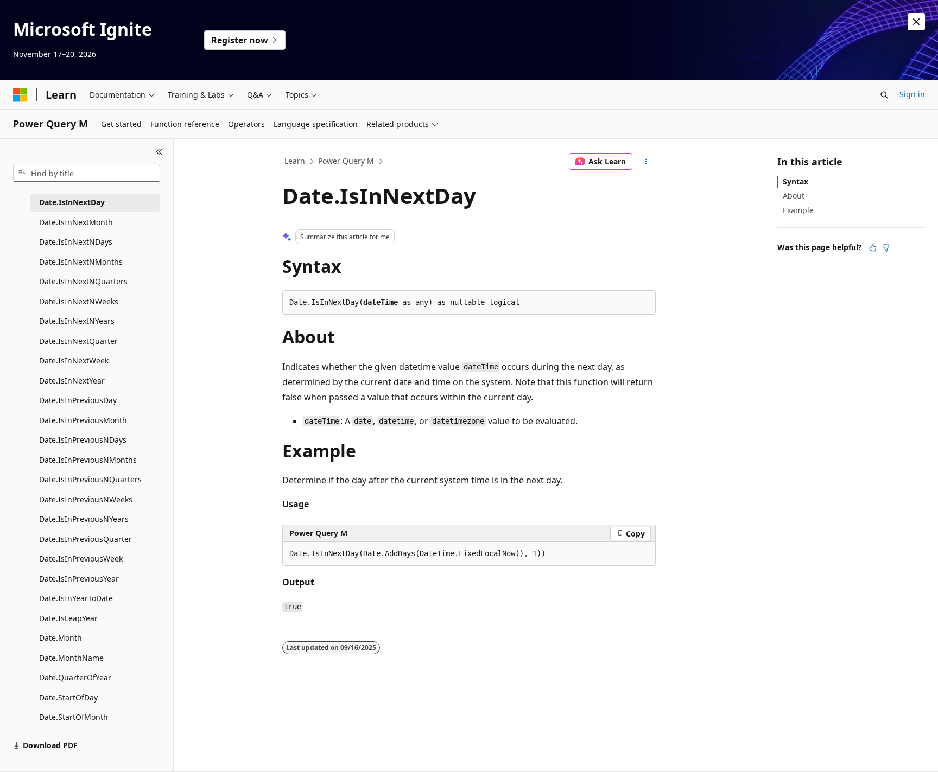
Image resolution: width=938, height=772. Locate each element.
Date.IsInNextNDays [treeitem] (75, 242)
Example (798, 210)
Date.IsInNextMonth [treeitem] (76, 222)
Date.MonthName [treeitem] (71, 658)
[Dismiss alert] (916, 21)
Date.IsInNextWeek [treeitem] (74, 360)
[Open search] (884, 95)
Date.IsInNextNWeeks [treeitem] (78, 301)
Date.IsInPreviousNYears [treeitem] (84, 519)
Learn (294, 161)
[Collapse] (159, 152)
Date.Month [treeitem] (60, 638)
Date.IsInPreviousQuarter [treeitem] (85, 539)
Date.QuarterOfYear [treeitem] (75, 677)
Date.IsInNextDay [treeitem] (72, 202)
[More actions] (646, 161)
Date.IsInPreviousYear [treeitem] (79, 578)
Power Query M (346, 161)
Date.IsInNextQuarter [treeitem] (78, 341)
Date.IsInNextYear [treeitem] (72, 380)
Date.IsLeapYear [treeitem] (68, 618)
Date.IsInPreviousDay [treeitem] (78, 400)
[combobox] (86, 173)
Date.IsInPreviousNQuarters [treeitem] (90, 479)
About (793, 195)
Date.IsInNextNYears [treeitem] (77, 321)
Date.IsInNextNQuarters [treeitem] (83, 281)
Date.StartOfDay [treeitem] (68, 697)
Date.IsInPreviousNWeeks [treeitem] (85, 499)
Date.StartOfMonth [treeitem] (73, 717)
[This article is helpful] (872, 247)
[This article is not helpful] (885, 247)
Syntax (795, 181)
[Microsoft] (20, 95)
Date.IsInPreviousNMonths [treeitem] (88, 460)
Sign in (912, 94)
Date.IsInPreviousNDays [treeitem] (82, 440)
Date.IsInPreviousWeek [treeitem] (81, 558)
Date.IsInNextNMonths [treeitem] (81, 262)
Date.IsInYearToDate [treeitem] (76, 598)
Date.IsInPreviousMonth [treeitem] (83, 420)
